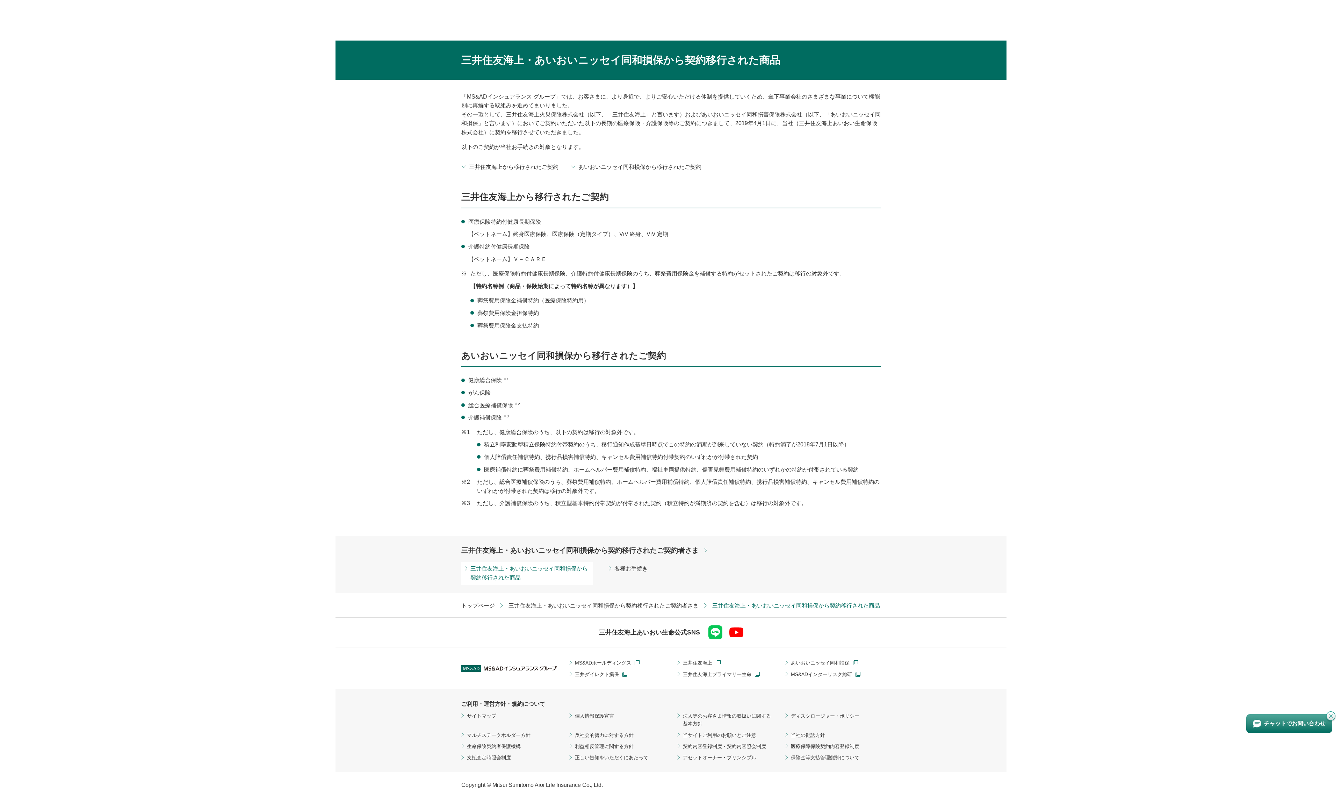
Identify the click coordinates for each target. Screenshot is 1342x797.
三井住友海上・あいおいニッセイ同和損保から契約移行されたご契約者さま (580, 550)
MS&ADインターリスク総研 (821, 674)
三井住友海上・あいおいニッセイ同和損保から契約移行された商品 (529, 573)
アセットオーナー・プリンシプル (719, 757)
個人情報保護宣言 (594, 716)
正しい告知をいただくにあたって (611, 757)
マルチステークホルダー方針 (499, 735)
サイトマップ (481, 716)
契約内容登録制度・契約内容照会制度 (724, 746)
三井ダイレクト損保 (597, 674)
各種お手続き (631, 569)
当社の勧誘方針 (808, 735)
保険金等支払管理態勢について (825, 757)
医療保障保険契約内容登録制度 (825, 746)
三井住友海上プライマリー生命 (717, 674)
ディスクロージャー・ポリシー (825, 716)
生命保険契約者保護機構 (494, 746)
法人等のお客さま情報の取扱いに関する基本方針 (727, 719)
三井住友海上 (697, 663)
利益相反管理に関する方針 (604, 746)
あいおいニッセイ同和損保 (820, 663)
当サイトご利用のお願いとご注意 (719, 735)
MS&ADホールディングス (603, 663)
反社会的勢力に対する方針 (604, 735)
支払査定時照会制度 (489, 757)
